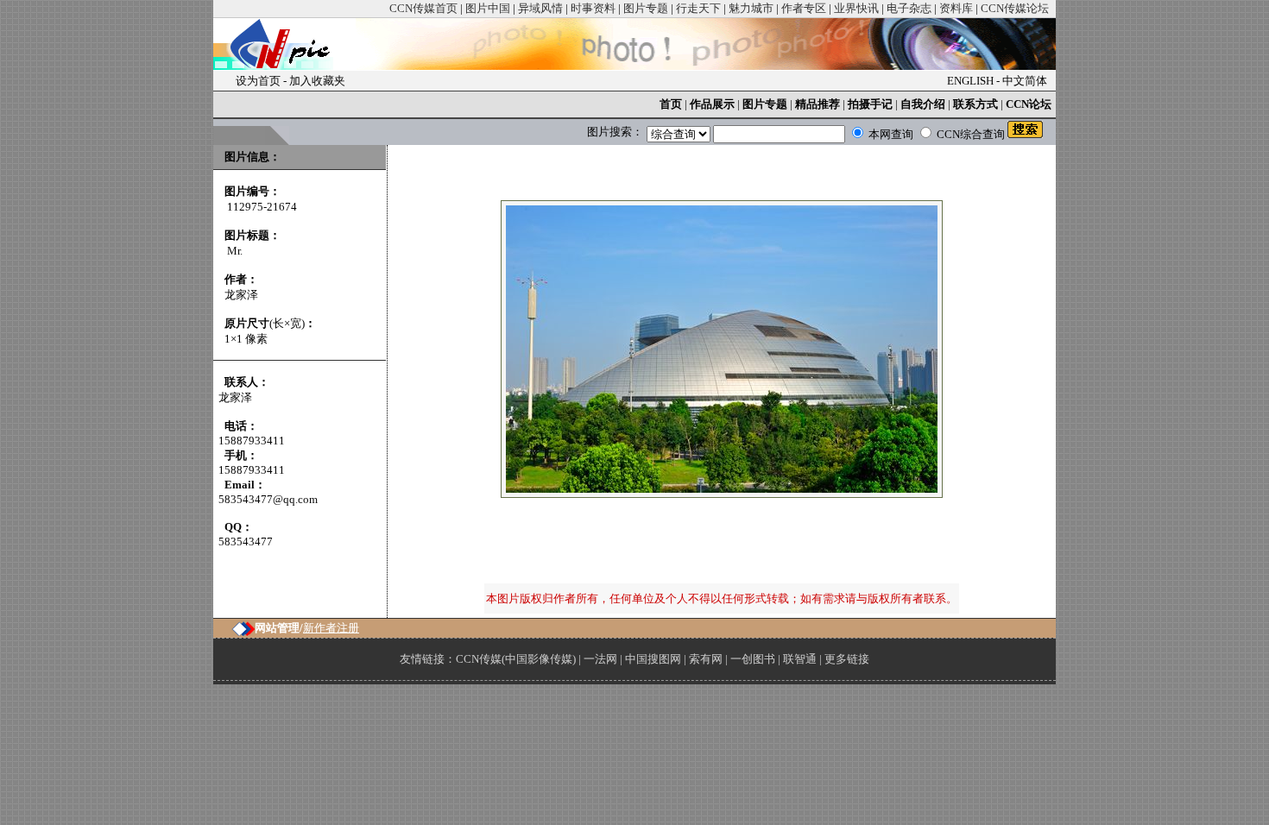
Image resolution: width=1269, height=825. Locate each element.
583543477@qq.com (268, 499)
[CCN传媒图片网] (284, 66)
